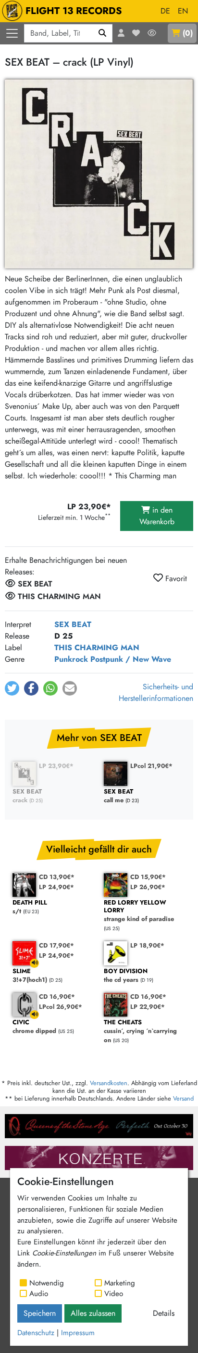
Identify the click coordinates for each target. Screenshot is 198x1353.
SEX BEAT (72, 624)
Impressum (78, 1332)
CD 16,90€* (57, 996)
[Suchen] (102, 33)
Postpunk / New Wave (130, 659)
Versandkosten (108, 1083)
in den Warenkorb (156, 515)
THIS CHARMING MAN (96, 647)
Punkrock (71, 659)
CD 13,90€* (56, 876)
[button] (12, 688)
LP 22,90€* (147, 1006)
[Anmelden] (121, 33)
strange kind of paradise (139, 911)
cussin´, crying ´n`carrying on (140, 1031)
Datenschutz (35, 1332)
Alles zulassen (93, 1313)
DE (165, 10)
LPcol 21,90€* (151, 765)
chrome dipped (34, 1026)
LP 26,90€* (147, 887)
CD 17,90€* (56, 945)
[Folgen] (152, 33)
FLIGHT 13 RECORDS (73, 11)
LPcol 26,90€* (60, 1006)
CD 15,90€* (148, 876)
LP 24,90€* (56, 887)
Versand (183, 1098)
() (188, 33)
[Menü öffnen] (12, 33)
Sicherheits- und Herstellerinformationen (156, 692)
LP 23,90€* (56, 765)
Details (163, 1313)
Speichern (40, 1313)
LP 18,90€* (147, 945)
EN (183, 10)
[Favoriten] (136, 33)
